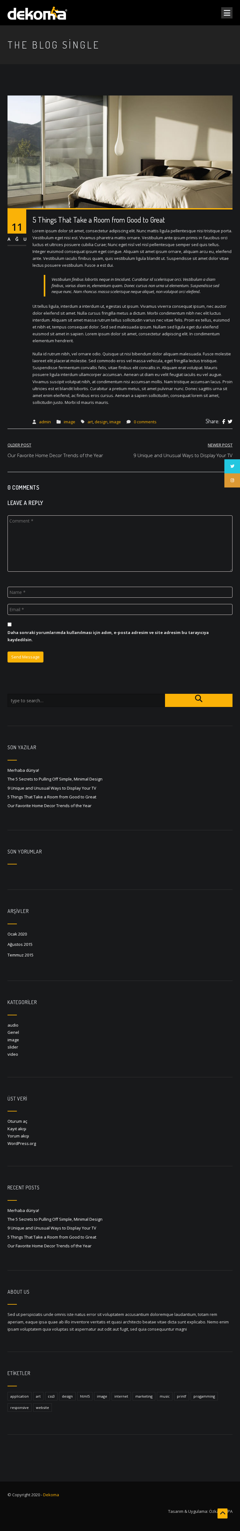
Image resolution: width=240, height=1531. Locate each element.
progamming (204, 1396)
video (13, 1054)
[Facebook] (223, 421)
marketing (143, 1396)
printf (181, 1396)
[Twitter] (230, 421)
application (19, 1396)
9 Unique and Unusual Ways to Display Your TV (52, 788)
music (165, 1396)
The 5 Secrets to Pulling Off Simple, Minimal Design (55, 779)
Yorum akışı (18, 1136)
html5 (85, 1396)
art (90, 422)
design (101, 422)
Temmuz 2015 (20, 955)
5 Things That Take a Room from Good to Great (52, 797)
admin (45, 422)
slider (13, 1047)
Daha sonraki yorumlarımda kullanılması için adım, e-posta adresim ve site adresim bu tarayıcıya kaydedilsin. (108, 636)
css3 (51, 1396)
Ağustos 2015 (20, 944)
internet (121, 1396)
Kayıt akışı (17, 1128)
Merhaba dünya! (23, 770)
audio (13, 1025)
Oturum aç (17, 1121)
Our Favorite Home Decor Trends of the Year (50, 805)
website (42, 1407)
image (69, 422)
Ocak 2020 (17, 934)
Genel (13, 1032)
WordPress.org (22, 1143)
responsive (19, 1407)
